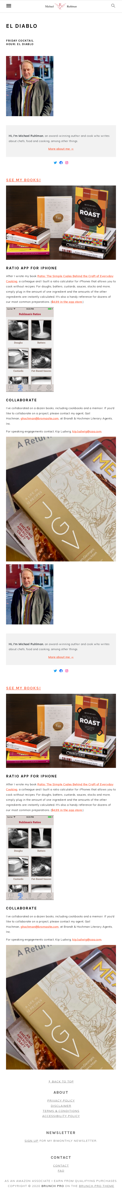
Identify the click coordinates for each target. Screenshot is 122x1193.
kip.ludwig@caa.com (87, 431)
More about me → (61, 149)
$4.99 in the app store (67, 302)
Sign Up (31, 1141)
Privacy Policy (61, 1100)
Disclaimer (61, 1106)
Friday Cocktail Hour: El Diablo (20, 42)
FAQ (61, 1171)
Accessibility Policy (61, 1116)
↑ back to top (61, 1081)
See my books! (23, 180)
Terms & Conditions (61, 1111)
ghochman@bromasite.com (40, 418)
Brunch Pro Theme (96, 1186)
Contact (61, 1165)
